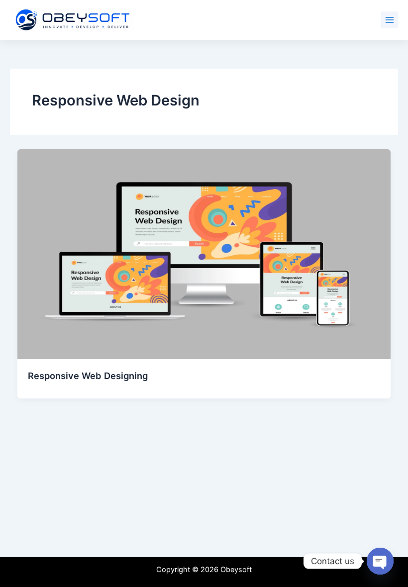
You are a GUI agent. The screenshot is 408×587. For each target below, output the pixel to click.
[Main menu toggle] (389, 19)
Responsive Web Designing (88, 375)
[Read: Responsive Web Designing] (204, 253)
